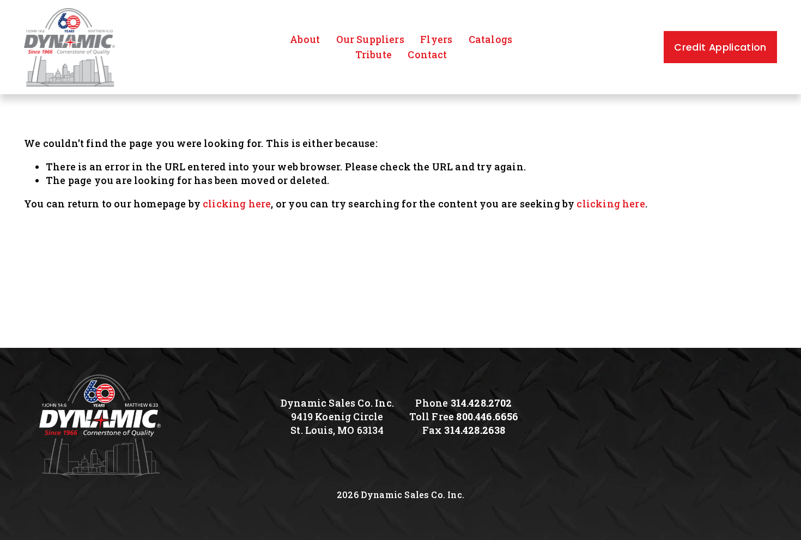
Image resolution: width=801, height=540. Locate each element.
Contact (427, 54)
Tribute (373, 54)
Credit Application (720, 47)
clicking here (237, 203)
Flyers (436, 39)
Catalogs (490, 39)
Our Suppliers (370, 39)
